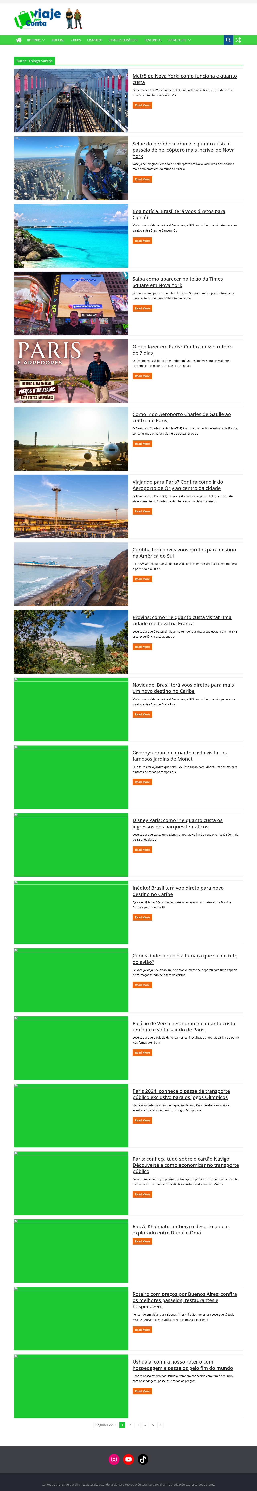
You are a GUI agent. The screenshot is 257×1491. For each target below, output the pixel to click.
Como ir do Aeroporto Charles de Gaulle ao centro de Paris (182, 417)
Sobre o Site (177, 40)
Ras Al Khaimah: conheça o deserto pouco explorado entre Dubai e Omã (181, 1229)
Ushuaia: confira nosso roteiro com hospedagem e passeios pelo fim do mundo (183, 1364)
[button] (43, 40)
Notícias (57, 40)
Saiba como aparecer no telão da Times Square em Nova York (178, 281)
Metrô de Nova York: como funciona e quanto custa (185, 78)
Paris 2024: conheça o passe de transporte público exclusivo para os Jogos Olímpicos (181, 1094)
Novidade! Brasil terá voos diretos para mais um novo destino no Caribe (183, 687)
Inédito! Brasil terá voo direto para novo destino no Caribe (178, 890)
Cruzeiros (94, 40)
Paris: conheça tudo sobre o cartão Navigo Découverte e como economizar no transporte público (186, 1164)
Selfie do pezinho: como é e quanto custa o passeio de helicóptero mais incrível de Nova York (184, 149)
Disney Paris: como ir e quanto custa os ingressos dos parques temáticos (178, 823)
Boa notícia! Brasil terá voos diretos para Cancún (179, 214)
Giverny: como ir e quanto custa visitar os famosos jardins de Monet (180, 755)
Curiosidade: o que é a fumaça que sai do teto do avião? (185, 958)
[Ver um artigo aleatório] (238, 40)
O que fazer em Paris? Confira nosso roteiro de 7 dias (183, 349)
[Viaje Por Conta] (19, 40)
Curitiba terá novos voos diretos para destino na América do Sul (184, 552)
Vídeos (76, 40)
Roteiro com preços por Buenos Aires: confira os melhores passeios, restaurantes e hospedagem (185, 1300)
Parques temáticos (123, 40)
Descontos (153, 40)
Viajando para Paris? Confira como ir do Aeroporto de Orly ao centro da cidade (178, 484)
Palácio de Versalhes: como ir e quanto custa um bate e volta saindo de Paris (184, 1026)
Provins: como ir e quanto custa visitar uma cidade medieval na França (182, 620)
